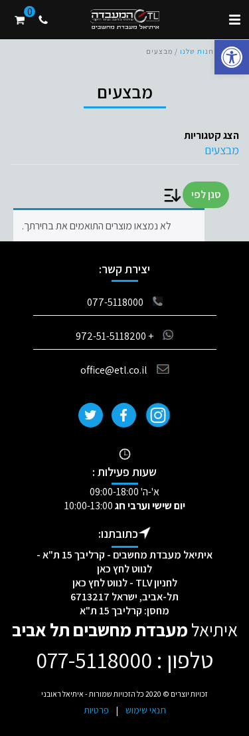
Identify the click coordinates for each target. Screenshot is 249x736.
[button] (231, 57)
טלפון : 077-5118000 (124, 660)
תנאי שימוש (145, 710)
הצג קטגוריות (211, 135)
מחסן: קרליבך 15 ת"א (124, 611)
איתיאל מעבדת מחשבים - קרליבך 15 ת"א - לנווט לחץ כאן (124, 562)
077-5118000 (115, 302)
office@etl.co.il (113, 370)
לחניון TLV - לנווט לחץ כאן (124, 583)
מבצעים (222, 150)
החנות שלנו (199, 51)
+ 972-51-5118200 (114, 336)
